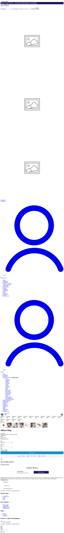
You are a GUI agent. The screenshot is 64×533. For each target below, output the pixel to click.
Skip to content (5, 1)
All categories (15, 8)
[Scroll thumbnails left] (1, 422)
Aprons (7, 384)
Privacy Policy (6, 504)
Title (1, 441)
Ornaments (8, 394)
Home (4, 280)
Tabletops (5, 294)
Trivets (7, 387)
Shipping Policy (6, 507)
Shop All (4, 514)
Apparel (4, 291)
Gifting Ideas (5, 290)
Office (4, 292)
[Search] (37, 8)
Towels (7, 385)
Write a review (41, 472)
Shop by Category (8, 283)
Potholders (8, 386)
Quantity (2, 444)
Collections (5, 515)
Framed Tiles (8, 393)
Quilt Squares (8, 396)
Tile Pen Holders (9, 397)
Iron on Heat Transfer (10, 399)
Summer (4, 287)
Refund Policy (6, 505)
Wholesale (3, 201)
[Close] (1, 526)
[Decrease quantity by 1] (1, 446)
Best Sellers (5, 282)
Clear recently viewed (5, 464)
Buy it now (32, 452)
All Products (5, 281)
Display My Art (6, 295)
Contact (4, 497)
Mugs (7, 378)
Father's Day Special (7, 284)
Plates (7, 388)
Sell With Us (3, 200)
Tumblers (7, 381)
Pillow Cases (8, 390)
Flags (7, 395)
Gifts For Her (5, 286)
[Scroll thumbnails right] (3, 422)
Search (4, 513)
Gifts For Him (6, 285)
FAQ (4, 498)
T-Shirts (7, 382)
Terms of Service (6, 508)
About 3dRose (6, 496)
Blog (4, 499)
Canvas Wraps (8, 392)
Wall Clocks (8, 391)
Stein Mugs (8, 379)
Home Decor (5, 293)
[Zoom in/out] (5, 529)
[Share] (3, 529)
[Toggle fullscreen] (4, 529)
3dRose (3, 433)
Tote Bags (8, 383)
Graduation (5, 289)
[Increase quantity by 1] (1, 448)
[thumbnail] (3, 425)
